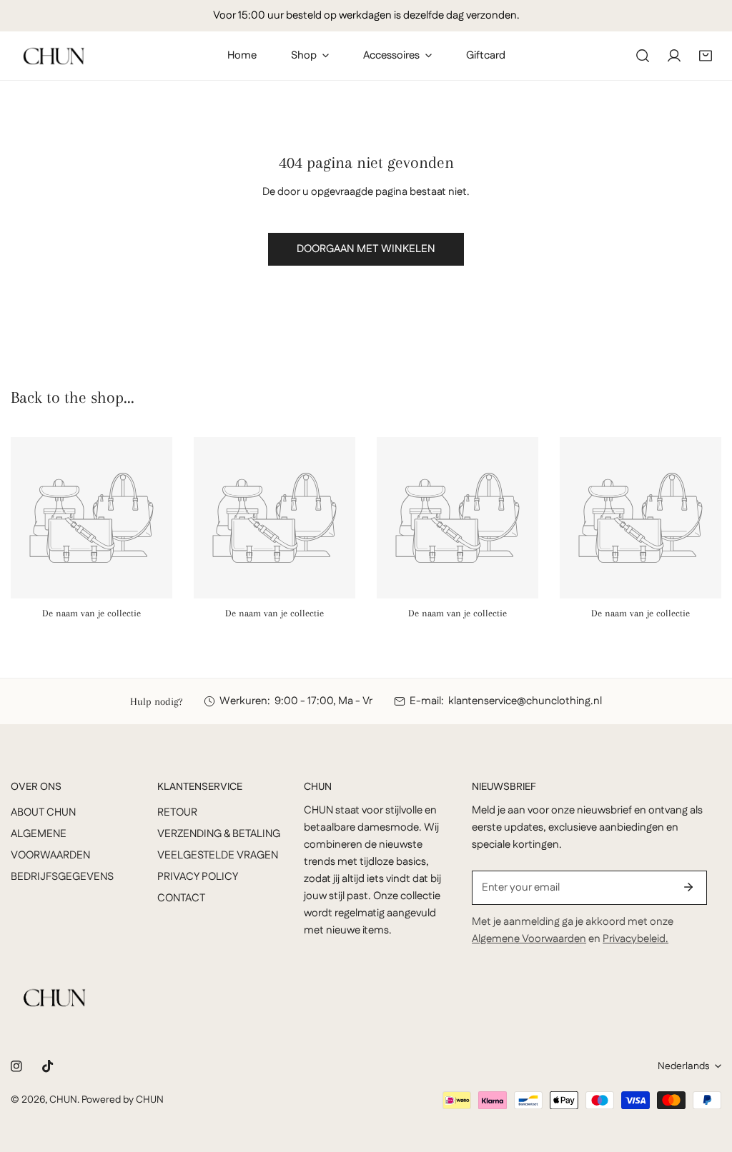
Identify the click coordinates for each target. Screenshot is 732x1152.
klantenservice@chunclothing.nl (525, 700)
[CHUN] (54, 56)
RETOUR (177, 812)
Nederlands (683, 1066)
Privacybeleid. (635, 938)
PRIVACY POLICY (197, 876)
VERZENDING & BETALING (218, 833)
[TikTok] (48, 1066)
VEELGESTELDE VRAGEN (217, 855)
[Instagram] (16, 1066)
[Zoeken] (642, 55)
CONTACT (181, 898)
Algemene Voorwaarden (529, 938)
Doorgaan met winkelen (366, 248)
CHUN (63, 1100)
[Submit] (688, 887)
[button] (705, 55)
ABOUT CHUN (43, 812)
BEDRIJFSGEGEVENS (62, 876)
